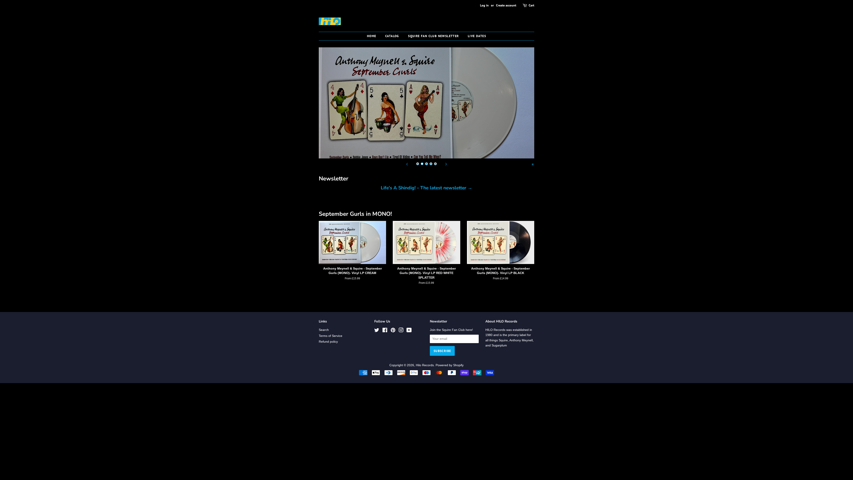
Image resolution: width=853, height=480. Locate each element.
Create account (506, 5)
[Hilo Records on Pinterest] (393, 331)
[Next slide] (446, 164)
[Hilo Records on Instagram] (401, 331)
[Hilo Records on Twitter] (376, 331)
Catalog (392, 36)
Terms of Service (330, 336)
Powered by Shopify (450, 365)
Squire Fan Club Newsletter (433, 36)
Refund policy (328, 341)
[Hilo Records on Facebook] (384, 331)
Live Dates (477, 36)
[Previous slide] (407, 164)
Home (371, 36)
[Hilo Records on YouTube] (409, 331)
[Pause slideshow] (533, 164)
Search (324, 330)
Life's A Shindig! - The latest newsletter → (426, 188)
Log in (484, 5)
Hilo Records (425, 365)
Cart (531, 5)
